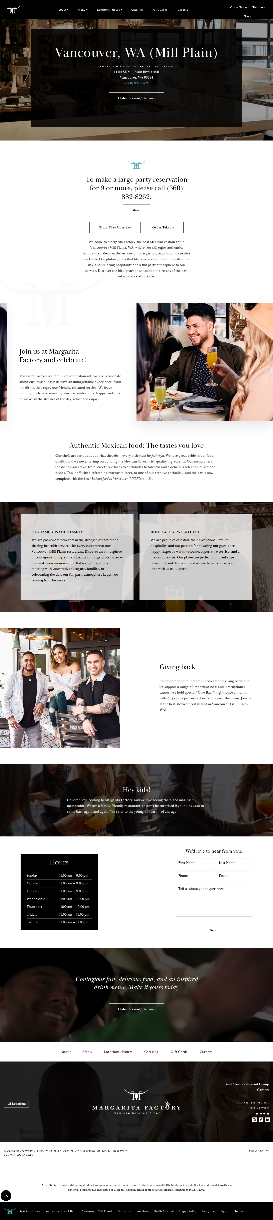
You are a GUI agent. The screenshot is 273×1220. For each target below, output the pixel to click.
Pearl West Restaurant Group (246, 1084)
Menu (81, 10)
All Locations (16, 1104)
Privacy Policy (259, 1151)
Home (104, 66)
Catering (137, 10)
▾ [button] (68, 9)
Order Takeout (163, 227)
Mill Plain (164, 66)
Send (213, 930)
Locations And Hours (132, 66)
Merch (247, 16)
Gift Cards (160, 10)
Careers (183, 10)
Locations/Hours (108, 10)
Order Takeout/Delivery (247, 7)
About (62, 10)
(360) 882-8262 (136, 83)
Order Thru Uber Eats (115, 227)
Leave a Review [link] (258, 1108)
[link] (196, 1189)
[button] (6, 1195)
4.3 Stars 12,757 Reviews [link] (252, 1103)
